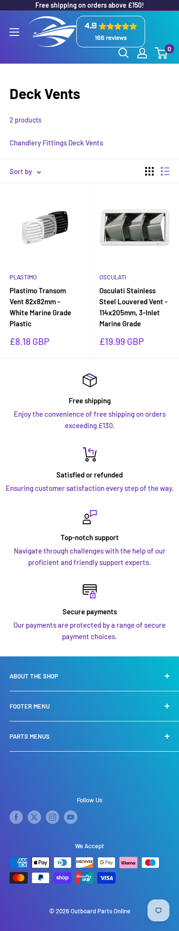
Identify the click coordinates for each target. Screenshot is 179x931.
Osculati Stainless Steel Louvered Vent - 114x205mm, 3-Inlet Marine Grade (133, 307)
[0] (162, 53)
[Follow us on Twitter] (34, 817)
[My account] (142, 53)
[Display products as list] (165, 171)
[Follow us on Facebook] (16, 817)
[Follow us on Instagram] (52, 817)
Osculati (112, 277)
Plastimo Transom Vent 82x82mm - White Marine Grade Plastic (40, 307)
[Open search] (123, 53)
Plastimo (23, 277)
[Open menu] (14, 32)
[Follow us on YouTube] (70, 817)
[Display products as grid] (149, 171)
